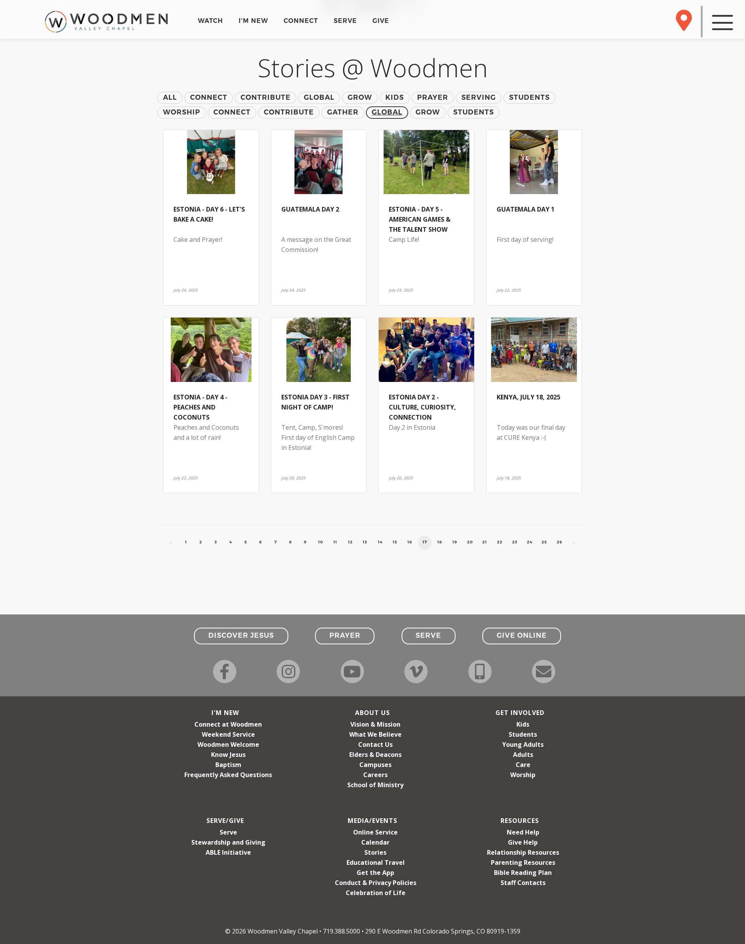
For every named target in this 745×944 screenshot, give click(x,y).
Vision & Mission (375, 724)
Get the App (375, 872)
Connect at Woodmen (228, 724)
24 (529, 542)
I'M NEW (253, 20)
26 (559, 542)
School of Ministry (375, 785)
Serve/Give (225, 820)
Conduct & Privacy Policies (375, 882)
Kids (522, 724)
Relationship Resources (523, 852)
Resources (520, 820)
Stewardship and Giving (228, 842)
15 (395, 542)
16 (409, 542)
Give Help (523, 842)
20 (470, 542)
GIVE (380, 20)
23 (515, 542)
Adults (523, 754)
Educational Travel (376, 862)
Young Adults (523, 744)
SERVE (345, 20)
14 (380, 542)
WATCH (210, 20)
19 (454, 542)
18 (439, 542)
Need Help (523, 832)
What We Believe (375, 734)
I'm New (225, 712)
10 (320, 542)
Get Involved (520, 712)
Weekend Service (228, 734)
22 (499, 542)
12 (350, 542)
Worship (522, 774)
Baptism (228, 764)
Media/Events (372, 820)
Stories (375, 852)
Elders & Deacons (375, 754)
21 (484, 542)
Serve (228, 832)
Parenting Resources (523, 862)
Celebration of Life (375, 892)
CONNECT (301, 20)
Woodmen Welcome (228, 744)
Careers (375, 774)
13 (365, 542)
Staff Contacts (523, 882)
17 (425, 542)
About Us (372, 712)
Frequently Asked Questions (228, 774)
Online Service (375, 832)
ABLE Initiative (228, 852)
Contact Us (375, 744)
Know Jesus (228, 754)
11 (335, 542)
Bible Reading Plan (523, 872)
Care (523, 764)
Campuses (375, 764)
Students (523, 734)
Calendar (375, 842)
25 (544, 542)
